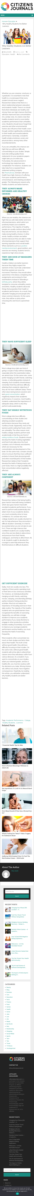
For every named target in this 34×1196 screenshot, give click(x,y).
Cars (7, 994)
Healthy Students (8, 723)
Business (9, 992)
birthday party (7, 282)
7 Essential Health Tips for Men (12, 745)
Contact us (8, 1185)
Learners (19, 723)
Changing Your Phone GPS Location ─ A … (19, 908)
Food (7, 1004)
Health (12, 54)
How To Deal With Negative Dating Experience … (19, 937)
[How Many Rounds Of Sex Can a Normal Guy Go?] (17, 801)
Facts (8, 999)
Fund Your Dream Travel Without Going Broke (18, 916)
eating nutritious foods (10, 437)
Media (8, 1021)
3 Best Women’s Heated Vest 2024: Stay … (19, 952)
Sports (8, 1036)
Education (5, 54)
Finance (8, 1002)
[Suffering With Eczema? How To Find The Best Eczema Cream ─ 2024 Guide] (17, 846)
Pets (7, 1026)
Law (7, 1016)
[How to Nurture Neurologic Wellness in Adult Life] (17, 756)
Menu (3, 15)
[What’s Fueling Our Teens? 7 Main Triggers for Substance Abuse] (17, 824)
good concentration (12, 394)
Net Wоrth (9, 1024)
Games (8, 1007)
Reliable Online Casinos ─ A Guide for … (19, 930)
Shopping (9, 1031)
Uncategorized (10, 1048)
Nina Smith (7, 52)
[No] (32, 1191)
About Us (8, 1183)
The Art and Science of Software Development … (18, 966)
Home (8, 1012)
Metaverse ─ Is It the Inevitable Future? (17, 945)
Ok (17, 1193)
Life (7, 1019)
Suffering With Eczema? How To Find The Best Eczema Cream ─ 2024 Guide (16, 857)
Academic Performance (14, 720)
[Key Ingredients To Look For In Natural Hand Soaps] (17, 779)
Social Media (10, 1033)
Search (17, 896)
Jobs (7, 1014)
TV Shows (9, 1046)
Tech (7, 1038)
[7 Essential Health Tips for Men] (17, 735)
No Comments (24, 54)
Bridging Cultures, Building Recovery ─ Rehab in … (19, 923)
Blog (7, 990)
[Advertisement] (17, 75)
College (27, 720)
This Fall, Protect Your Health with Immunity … (20, 959)
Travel (8, 1043)
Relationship (10, 1029)
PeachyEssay (9, 173)
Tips (7, 1041)
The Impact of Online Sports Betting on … (19, 973)
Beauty (8, 987)
